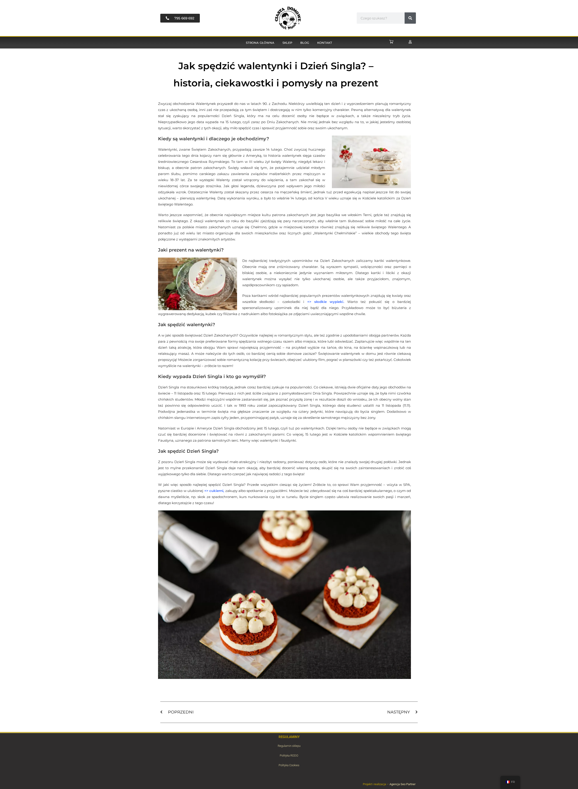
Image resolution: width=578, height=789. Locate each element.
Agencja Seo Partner (402, 784)
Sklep (287, 42)
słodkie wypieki (328, 302)
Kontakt (324, 42)
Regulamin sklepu (289, 745)
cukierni (216, 491)
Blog (304, 42)
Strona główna (260, 42)
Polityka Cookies (289, 765)
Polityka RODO (289, 755)
